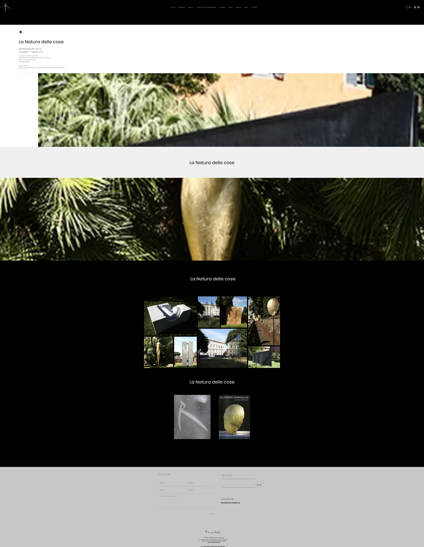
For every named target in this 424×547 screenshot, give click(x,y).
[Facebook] (415, 7)
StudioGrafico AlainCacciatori (217, 546)
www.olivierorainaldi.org (214, 542)
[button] (238, 7)
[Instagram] (418, 7)
